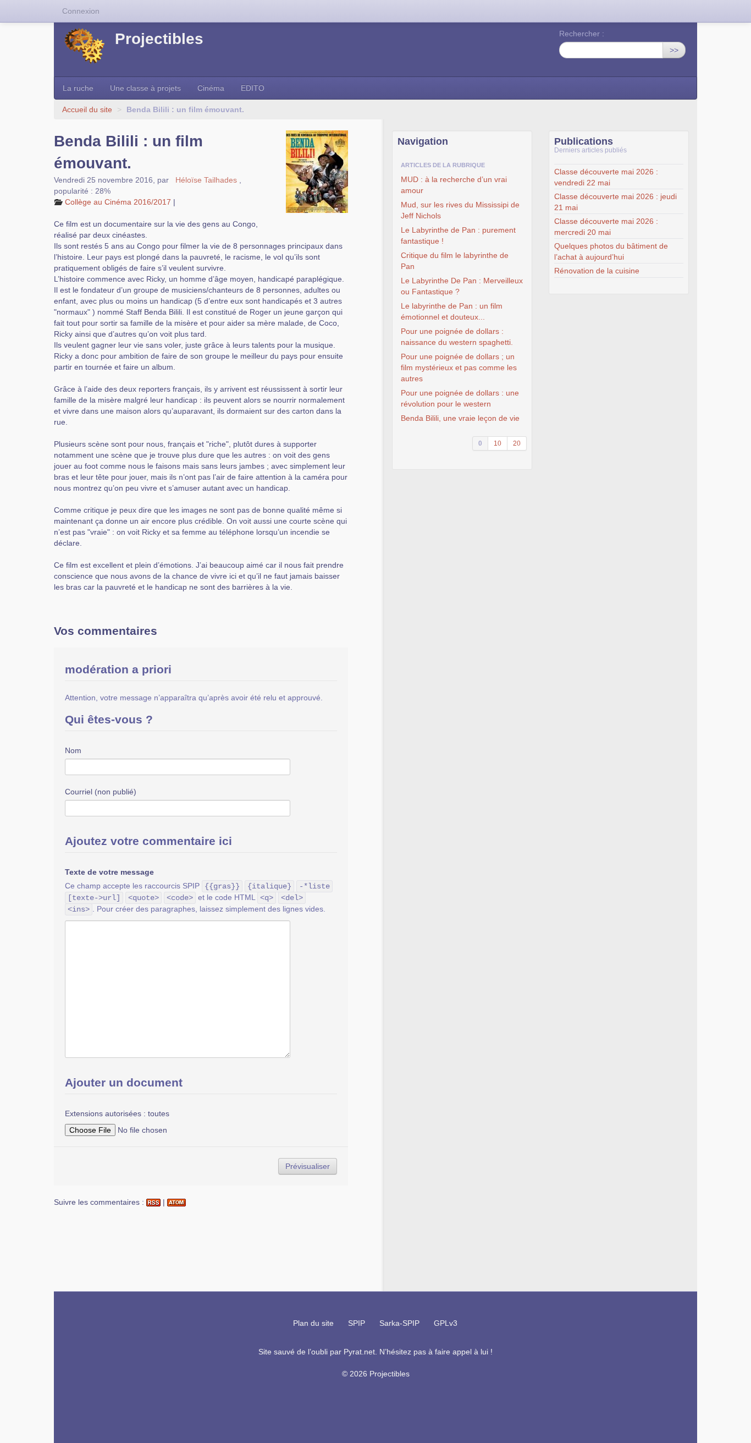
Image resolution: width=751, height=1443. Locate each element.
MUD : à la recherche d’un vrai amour (454, 185)
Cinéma (210, 88)
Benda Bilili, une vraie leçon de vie (460, 418)
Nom (73, 750)
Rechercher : (581, 33)
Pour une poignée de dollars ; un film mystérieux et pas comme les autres (459, 367)
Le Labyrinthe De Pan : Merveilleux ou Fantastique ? (462, 286)
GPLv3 (445, 1323)
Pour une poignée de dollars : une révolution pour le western (460, 398)
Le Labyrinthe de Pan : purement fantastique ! (458, 235)
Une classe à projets (145, 88)
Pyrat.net (359, 1351)
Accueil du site (87, 109)
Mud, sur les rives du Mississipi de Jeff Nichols (460, 210)
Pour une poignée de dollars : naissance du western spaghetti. (457, 337)
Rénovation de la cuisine (596, 270)
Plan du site (313, 1323)
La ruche (78, 88)
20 (517, 443)
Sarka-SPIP (399, 1323)
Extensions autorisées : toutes (117, 1113)
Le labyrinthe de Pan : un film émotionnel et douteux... (451, 311)
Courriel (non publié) (100, 791)
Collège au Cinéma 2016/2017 (118, 201)
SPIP (356, 1323)
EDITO (252, 88)
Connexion (81, 11)
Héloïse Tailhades (205, 179)
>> (674, 50)
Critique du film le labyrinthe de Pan (455, 261)
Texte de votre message (109, 872)
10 (497, 443)
